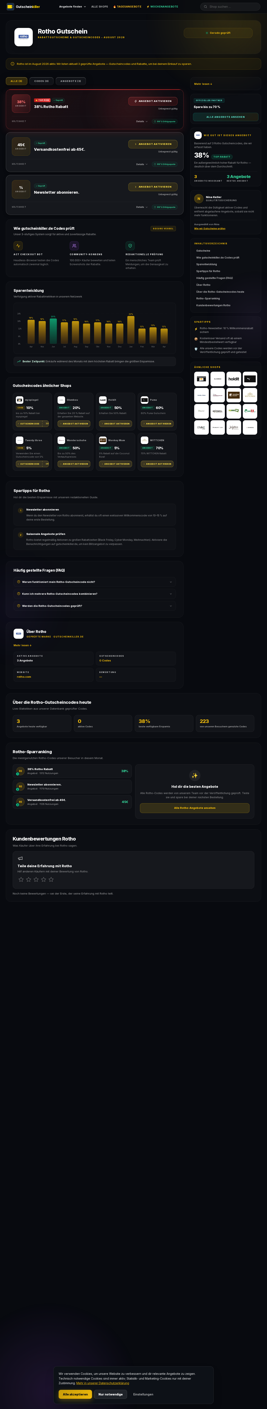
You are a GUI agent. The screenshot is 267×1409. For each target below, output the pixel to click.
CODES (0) (41, 81)
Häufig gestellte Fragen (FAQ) (214, 278)
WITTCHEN (157, 440)
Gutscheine (203, 250)
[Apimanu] (217, 411)
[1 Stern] (21, 879)
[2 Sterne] (28, 879)
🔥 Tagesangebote (127, 6)
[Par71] (250, 411)
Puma (153, 399)
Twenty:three (33, 440)
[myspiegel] (201, 379)
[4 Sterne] (43, 879)
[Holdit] (234, 379)
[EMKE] (201, 427)
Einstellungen (143, 1394)
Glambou (72, 399)
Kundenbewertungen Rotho (213, 305)
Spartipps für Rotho (208, 271)
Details (140, 121)
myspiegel (31, 399)
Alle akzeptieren (75, 1394)
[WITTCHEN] (250, 395)
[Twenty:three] (201, 395)
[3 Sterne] (36, 879)
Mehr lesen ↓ (23, 645)
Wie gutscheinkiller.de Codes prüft (217, 257)
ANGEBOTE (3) (70, 81)
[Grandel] (250, 427)
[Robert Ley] (217, 427)
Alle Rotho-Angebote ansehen (194, 807)
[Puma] (250, 379)
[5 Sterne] (51, 879)
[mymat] (234, 411)
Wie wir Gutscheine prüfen (209, 228)
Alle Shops (99, 6)
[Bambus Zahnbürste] (201, 411)
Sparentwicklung (206, 264)
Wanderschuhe (76, 440)
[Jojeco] (234, 427)
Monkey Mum (116, 440)
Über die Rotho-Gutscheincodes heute (220, 291)
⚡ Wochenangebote (162, 6)
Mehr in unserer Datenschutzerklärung (102, 1383)
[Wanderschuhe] (217, 395)
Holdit (112, 399)
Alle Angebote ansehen (226, 116)
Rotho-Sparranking (208, 298)
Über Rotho (203, 284)
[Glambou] (217, 379)
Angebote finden (70, 6)
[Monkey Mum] (234, 395)
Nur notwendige (110, 1394)
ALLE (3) (17, 81)
